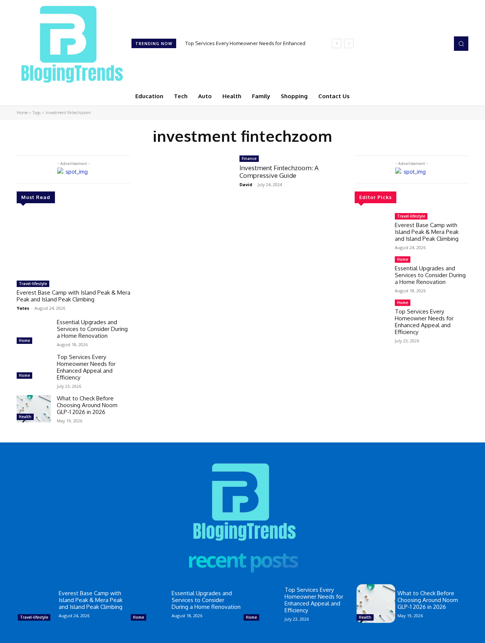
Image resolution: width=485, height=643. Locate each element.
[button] (461, 43)
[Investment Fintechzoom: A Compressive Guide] (185, 183)
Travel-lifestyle (33, 283)
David (245, 184)
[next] (349, 43)
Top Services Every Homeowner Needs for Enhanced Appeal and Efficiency (86, 367)
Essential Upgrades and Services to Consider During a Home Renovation (92, 328)
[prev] (336, 43)
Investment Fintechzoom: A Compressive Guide (279, 171)
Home (22, 112)
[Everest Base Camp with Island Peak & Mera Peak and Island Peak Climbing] (73, 245)
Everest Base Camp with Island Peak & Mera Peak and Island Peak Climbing (73, 296)
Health (25, 416)
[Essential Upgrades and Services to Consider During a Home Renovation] (34, 332)
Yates (23, 308)
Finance (249, 158)
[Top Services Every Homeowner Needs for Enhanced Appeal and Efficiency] (34, 367)
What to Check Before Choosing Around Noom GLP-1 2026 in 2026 (87, 405)
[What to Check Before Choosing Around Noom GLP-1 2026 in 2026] (34, 408)
